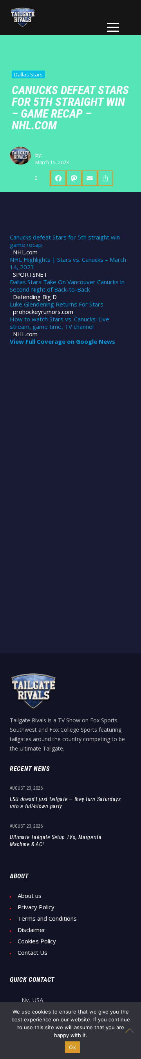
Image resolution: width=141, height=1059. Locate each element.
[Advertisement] (70, 427)
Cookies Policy (37, 941)
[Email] (90, 178)
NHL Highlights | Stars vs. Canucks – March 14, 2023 (68, 263)
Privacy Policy (36, 907)
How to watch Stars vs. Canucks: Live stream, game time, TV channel (59, 323)
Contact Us (32, 952)
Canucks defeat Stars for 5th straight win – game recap (67, 241)
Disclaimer (31, 930)
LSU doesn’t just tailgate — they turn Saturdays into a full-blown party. (65, 802)
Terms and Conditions (47, 918)
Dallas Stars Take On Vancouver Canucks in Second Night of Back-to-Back (67, 285)
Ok (72, 1047)
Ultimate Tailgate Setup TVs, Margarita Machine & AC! (56, 840)
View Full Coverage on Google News (62, 341)
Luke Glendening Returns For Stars (56, 304)
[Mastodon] (74, 178)
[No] (131, 1030)
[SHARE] (105, 178)
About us (30, 895)
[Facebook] (58, 178)
